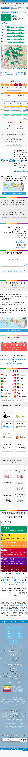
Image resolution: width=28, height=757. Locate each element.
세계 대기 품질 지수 (22, 605)
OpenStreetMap (18, 68)
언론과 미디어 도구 (13, 651)
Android (20, 413)
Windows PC (21, 423)
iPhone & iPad (7, 413)
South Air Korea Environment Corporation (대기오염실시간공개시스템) (14, 714)
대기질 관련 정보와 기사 (14, 658)
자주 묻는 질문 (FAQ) (14, 665)
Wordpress (7, 444)
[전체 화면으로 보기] (25, 12)
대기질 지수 (8, 12)
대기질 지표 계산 (13, 670)
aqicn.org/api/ (21, 247)
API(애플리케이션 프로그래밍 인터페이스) (13, 676)
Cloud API (20, 444)
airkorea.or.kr (19, 160)
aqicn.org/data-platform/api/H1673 (20, 241)
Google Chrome (7, 434)
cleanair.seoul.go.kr (21, 171)
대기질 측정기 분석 (13, 661)
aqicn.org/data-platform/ (14, 364)
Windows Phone (7, 423)
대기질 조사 (13, 655)
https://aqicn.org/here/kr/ (14, 209)
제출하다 (24, 740)
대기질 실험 (14, 660)
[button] (21, 54)
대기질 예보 (14, 671)
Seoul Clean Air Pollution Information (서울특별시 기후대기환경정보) (14, 717)
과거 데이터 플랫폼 (13, 678)
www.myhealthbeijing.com (9, 593)
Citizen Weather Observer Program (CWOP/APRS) (14, 711)
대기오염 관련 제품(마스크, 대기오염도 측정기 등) (14, 674)
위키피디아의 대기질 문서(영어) (11, 580)
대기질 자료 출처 (13, 668)
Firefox (20, 434)
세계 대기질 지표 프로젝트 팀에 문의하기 (13, 650)
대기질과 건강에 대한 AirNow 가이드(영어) (14, 582)
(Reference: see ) (14, 547)
